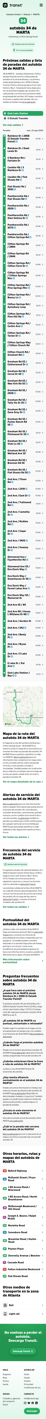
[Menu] (41, 5)
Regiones (7, 1374)
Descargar (32, 1411)
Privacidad (28, 1384)
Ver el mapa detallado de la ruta (22, 781)
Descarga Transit (21, 1351)
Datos (5, 1404)
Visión (26, 1374)
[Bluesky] (29, 1403)
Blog (5, 1377)
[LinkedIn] (36, 1403)
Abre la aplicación (21, 757)
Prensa (6, 1381)
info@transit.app (31, 1398)
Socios (6, 1394)
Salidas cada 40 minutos (24, 44)
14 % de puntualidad (24, 50)
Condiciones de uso (32, 1387)
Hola (5, 1370)
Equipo (27, 1377)
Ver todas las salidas (15, 906)
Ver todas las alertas (15, 837)
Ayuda (5, 1384)
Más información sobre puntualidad (16, 961)
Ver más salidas (12, 125)
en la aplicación (29, 102)
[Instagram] (25, 1403)
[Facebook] (32, 1403)
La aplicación (23, 818)
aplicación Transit (28, 884)
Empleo (27, 1381)
